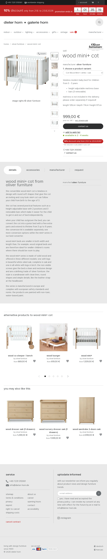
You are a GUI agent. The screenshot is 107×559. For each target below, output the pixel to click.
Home (6, 44)
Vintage (64, 32)
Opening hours (34, 502)
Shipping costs (12, 513)
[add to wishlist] (34, 361)
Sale (72, 32)
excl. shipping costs (81, 120)
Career (31, 498)
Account (83, 2)
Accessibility (33, 509)
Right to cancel (13, 509)
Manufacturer (95, 32)
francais (99, 550)
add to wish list (72, 132)
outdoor (17, 32)
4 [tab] (57, 376)
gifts (54, 32)
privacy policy (63, 502)
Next (54, 131)
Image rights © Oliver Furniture (26, 101)
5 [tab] (61, 376)
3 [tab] (53, 376)
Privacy (9, 502)
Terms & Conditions (14, 498)
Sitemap (9, 494)
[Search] (99, 22)
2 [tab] (49, 376)
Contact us (83, 126)
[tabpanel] (20, 346)
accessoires (42, 32)
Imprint (9, 505)
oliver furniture (18, 44)
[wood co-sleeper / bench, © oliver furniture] (20, 351)
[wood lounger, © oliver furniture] (53, 351)
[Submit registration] (98, 493)
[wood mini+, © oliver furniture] (87, 351)
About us (32, 494)
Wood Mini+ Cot (34, 44)
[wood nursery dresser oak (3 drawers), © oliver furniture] (53, 424)
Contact (31, 505)
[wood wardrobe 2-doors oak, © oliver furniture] (87, 424)
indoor (7, 32)
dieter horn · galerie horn (26, 22)
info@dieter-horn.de (19, 485)
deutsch (99, 546)
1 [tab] (45, 376)
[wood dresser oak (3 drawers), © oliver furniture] (20, 424)
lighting (28, 32)
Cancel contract (13, 522)
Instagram (66, 518)
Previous (39, 376)
